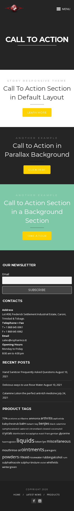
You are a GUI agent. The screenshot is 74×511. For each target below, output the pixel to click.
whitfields (52, 462)
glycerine (64, 433)
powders (10, 456)
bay (36, 424)
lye (44, 441)
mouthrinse (9, 450)
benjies (44, 423)
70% (5, 418)
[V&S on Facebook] (33, 500)
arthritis (47, 418)
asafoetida (58, 418)
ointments (32, 449)
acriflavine (23, 418)
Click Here (37, 169)
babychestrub (10, 423)
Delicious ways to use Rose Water (23, 385)
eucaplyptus (32, 433)
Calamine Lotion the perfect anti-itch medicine (30, 393)
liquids (26, 440)
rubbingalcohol (52, 457)
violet (43, 462)
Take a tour (37, 235)
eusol (41, 433)
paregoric (50, 450)
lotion (38, 441)
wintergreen (9, 467)
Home (17, 494)
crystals (7, 433)
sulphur (25, 462)
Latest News (33, 494)
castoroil (24, 428)
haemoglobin (9, 441)
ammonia (34, 418)
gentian (54, 433)
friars (47, 433)
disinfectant (19, 433)
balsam (30, 424)
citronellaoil (35, 428)
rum (65, 457)
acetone (12, 418)
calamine (61, 424)
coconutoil (56, 428)
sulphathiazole (11, 462)
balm (23, 423)
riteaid (24, 457)
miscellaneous (59, 441)
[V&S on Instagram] (39, 500)
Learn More (37, 112)
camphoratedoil (10, 428)
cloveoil (46, 428)
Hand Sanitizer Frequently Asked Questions (29, 372)
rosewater (36, 457)
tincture (35, 462)
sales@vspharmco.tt (14, 340)
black (52, 424)
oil (19, 450)
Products (53, 494)
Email (5, 274)
